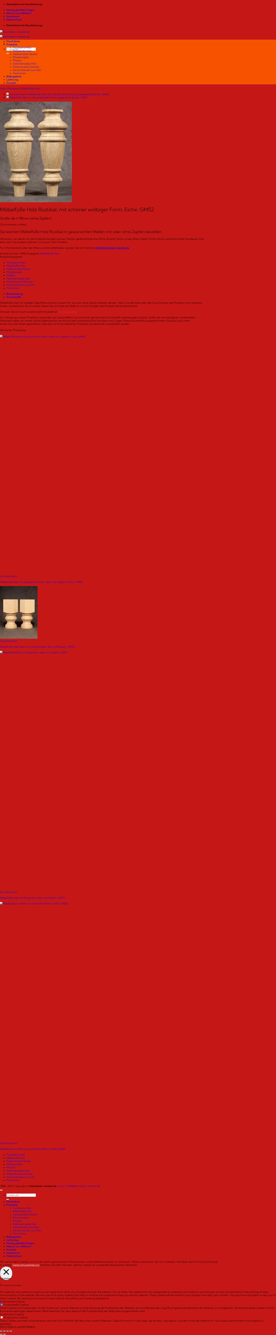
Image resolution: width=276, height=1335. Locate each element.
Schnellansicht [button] (8, 576)
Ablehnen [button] (131, 1264)
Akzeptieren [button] (117, 1264)
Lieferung (12, 79)
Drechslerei (13, 41)
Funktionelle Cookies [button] (12, 1301)
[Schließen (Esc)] (11, 1331)
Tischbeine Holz (22, 47)
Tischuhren (19, 73)
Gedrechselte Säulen (25, 54)
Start (3, 88)
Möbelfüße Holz (22, 50)
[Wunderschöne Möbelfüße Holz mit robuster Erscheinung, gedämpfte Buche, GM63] (57, 94)
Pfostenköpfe (21, 57)
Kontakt (11, 82)
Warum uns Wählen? (18, 13)
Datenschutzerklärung (26, 1264)
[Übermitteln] (7, 53)
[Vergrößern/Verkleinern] (1, 1331)
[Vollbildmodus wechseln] (4, 1331)
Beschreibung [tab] (14, 293)
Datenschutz (14, 19)
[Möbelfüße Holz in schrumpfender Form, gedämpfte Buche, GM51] (46, 97)
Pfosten (17, 60)
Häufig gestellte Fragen (20, 10)
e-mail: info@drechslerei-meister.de (78, 1186)
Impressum (13, 16)
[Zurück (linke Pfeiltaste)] (1, 1334)
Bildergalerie (13, 76)
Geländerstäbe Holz (24, 63)
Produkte (11, 44)
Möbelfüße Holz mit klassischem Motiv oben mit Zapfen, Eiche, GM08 (41, 582)
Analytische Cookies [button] (12, 1314)
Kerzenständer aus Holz (27, 70)
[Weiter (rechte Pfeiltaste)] (4, 1334)
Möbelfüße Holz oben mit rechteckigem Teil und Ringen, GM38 (37, 646)
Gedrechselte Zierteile (26, 66)
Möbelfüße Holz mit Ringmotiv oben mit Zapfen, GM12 (32, 897)
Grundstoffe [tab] (13, 297)
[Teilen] (7, 1331)
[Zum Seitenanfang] (1, 1190)
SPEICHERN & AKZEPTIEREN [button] (17, 1327)
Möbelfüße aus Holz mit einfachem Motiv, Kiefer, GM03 (32, 1148)
